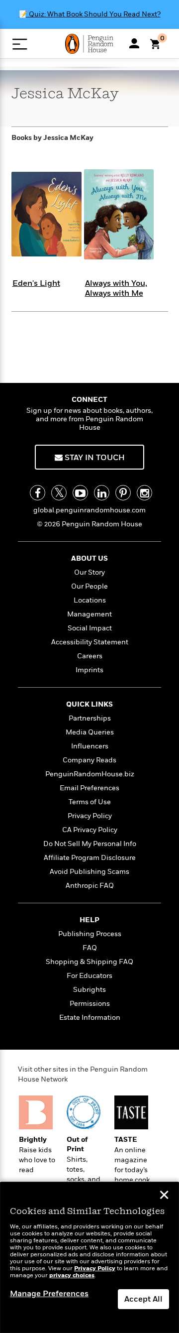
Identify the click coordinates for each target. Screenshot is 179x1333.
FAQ (90, 948)
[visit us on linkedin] (101, 492)
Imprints (89, 670)
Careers (89, 656)
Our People (89, 586)
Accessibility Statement (89, 642)
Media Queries (90, 732)
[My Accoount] (134, 43)
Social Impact (90, 628)
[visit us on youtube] (80, 492)
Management (89, 614)
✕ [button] (164, 1196)
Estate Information (89, 1017)
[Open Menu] (19, 44)
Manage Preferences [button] (49, 1293)
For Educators (89, 975)
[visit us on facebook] (37, 492)
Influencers (89, 746)
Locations (90, 600)
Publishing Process (89, 934)
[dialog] (89, 1257)
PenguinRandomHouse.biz (89, 774)
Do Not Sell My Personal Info (89, 843)
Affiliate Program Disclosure (90, 857)
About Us (89, 558)
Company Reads (89, 760)
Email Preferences (89, 788)
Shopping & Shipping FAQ (89, 962)
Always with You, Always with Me (116, 288)
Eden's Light (36, 283)
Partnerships (90, 718)
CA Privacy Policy (89, 830)
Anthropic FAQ (90, 885)
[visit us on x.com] (59, 492)
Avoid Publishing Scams (89, 871)
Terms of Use (90, 802)
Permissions (90, 1003)
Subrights (89, 989)
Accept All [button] (143, 1299)
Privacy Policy (90, 816)
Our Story (89, 572)
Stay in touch (94, 457)
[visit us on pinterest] (123, 492)
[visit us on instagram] (144, 492)
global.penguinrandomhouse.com (89, 510)
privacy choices (71, 1275)
